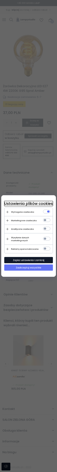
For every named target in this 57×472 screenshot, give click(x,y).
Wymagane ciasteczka (22, 212)
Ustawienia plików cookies (28, 203)
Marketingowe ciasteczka (24, 220)
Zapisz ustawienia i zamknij (28, 260)
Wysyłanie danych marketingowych (20, 239)
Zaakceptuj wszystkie (28, 267)
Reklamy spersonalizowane (25, 249)
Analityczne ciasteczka (22, 229)
